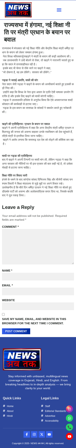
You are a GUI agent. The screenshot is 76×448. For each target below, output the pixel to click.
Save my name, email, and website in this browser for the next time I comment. (34, 321)
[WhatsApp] (69, 418)
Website (8, 300)
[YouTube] (69, 436)
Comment (10, 226)
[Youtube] (49, 434)
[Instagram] (34, 434)
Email (7, 285)
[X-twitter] (42, 434)
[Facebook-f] (27, 434)
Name (7, 270)
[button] (59, 10)
